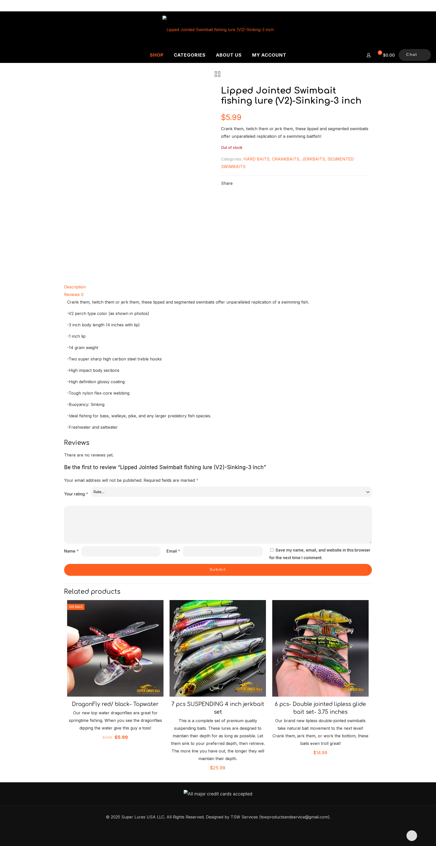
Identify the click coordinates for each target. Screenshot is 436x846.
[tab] (218, 287)
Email (173, 551)
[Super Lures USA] (218, 29)
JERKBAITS (313, 159)
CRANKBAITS (285, 159)
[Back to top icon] (411, 835)
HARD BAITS (256, 159)
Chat (411, 55)
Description (75, 286)
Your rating (76, 493)
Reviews (74, 294)
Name (71, 551)
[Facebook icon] (218, 827)
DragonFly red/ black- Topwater (115, 704)
